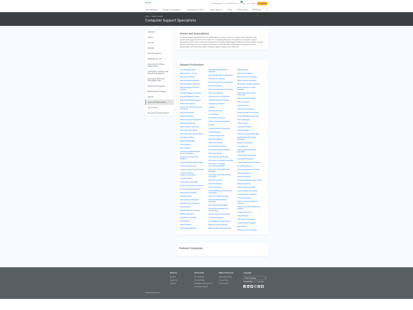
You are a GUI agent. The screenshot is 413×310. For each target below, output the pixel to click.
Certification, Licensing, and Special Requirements (158, 72)
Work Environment (154, 53)
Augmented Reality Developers (190, 100)
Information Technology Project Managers (219, 170)
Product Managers (243, 119)
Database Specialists (187, 214)
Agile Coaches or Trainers (188, 73)
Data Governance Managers (189, 200)
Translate (260, 282)
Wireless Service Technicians (247, 230)
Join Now (262, 3)
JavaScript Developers (216, 217)
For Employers (217, 3)
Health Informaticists (216, 142)
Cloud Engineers (185, 144)
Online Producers (243, 105)
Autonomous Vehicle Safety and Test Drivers (191, 108)
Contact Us (173, 280)
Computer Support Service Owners (192, 169)
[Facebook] (244, 286)
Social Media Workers (244, 166)
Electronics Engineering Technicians (221, 89)
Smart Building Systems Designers (249, 162)
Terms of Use (223, 283)
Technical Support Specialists (247, 191)
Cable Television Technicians (189, 127)
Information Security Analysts (219, 157)
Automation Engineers (187, 103)
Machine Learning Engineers (218, 225)
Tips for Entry (153, 108)
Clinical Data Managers (187, 141)
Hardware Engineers (215, 139)
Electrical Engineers (215, 86)
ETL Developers (214, 114)
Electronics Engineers (216, 93)
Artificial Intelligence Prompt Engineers (189, 88)
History (150, 37)
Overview (151, 32)
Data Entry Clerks (186, 196)
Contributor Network (201, 286)
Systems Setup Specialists (246, 187)
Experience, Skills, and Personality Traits (156, 80)
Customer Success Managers (190, 189)
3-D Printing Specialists (188, 70)
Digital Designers (185, 224)
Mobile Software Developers (247, 80)
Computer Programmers (188, 166)
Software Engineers (244, 176)
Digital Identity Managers (188, 228)
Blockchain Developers (187, 123)
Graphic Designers (215, 132)
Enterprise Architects (216, 111)
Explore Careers (157, 16)
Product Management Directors (248, 116)
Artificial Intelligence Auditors (190, 80)
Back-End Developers (187, 112)
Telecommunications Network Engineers (247, 202)
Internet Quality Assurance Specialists (218, 200)
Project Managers (243, 130)
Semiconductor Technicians (246, 155)
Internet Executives (215, 187)
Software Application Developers (248, 169)
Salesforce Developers (245, 143)
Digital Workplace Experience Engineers (218, 70)
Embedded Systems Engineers (219, 100)
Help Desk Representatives (218, 146)
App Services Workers (187, 77)
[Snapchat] (262, 286)
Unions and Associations (157, 102)
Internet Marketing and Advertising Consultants (220, 191)
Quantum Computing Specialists (248, 134)
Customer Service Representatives (192, 185)
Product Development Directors (248, 112)
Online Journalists (243, 102)
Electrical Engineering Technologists (221, 82)
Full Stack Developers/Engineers (219, 121)
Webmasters (241, 226)
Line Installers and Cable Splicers (220, 221)
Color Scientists (185, 148)
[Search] (267, 10)
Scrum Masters (242, 146)
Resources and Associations (158, 113)
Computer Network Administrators (191, 162)
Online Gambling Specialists (246, 98)
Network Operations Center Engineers (246, 88)
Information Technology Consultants (221, 160)
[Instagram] (255, 286)
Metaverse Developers (245, 73)
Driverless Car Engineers (217, 79)
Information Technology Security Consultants (220, 175)
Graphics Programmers (216, 135)
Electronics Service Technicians (219, 96)
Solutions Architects (244, 184)
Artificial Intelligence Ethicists (190, 84)
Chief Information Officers (189, 130)
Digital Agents (184, 221)
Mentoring (256, 10)
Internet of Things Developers (219, 196)
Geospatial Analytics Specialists (219, 128)
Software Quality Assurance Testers (249, 180)
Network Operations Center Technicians (246, 94)
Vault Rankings (151, 10)
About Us (173, 277)
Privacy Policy (223, 280)
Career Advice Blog (225, 277)
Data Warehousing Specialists (190, 210)
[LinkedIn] (248, 286)
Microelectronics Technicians (247, 77)
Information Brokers (215, 153)
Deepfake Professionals (188, 217)
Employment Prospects (156, 86)
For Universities (231, 3)
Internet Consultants (215, 180)
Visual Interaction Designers (246, 223)
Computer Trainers (186, 178)
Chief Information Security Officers (191, 134)
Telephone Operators (244, 212)
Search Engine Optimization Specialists (246, 151)
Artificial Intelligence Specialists (190, 93)
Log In (253, 3)
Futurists (211, 125)
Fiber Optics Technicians (217, 118)
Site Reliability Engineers (245, 159)
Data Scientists (185, 207)
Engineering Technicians (217, 103)
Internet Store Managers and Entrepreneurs (218, 209)
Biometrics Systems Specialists (190, 119)
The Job (151, 43)
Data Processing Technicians (189, 203)
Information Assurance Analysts (219, 150)
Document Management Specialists (221, 75)
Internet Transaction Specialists (219, 214)
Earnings (151, 48)
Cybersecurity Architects (188, 192)
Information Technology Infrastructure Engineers (217, 165)
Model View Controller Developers (248, 84)
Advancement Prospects (157, 91)
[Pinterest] (258, 286)
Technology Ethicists (244, 198)
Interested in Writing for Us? (203, 283)
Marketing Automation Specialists (220, 228)
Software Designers (244, 173)
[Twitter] (251, 286)
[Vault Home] (148, 3)
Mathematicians (242, 70)
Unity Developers (243, 216)
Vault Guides (242, 10)
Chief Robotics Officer (187, 137)
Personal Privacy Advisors (246, 109)
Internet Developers (215, 184)
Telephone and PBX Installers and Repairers (248, 207)
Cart (244, 3)
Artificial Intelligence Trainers (190, 96)
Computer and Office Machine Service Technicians (190, 152)
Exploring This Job (155, 59)
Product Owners (242, 123)
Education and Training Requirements (156, 65)
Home (147, 16)
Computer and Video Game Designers (189, 158)
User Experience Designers (246, 219)
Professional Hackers (244, 127)
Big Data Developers (187, 116)
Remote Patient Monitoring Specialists (246, 138)
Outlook (150, 97)
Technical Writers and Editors (247, 194)
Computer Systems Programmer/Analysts (187, 174)
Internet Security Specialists (218, 205)
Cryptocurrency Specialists (189, 182)
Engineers (212, 107)
